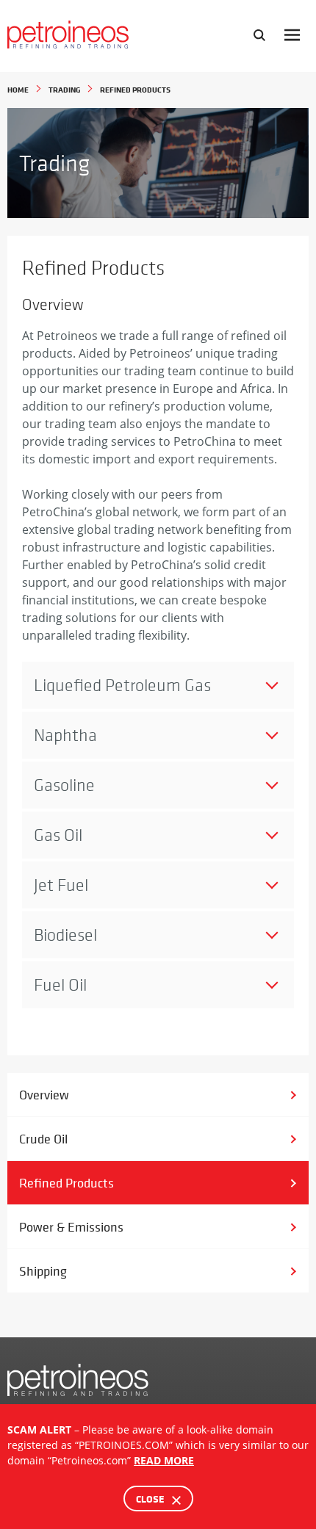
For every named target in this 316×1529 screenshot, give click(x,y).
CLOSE (151, 1498)
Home (18, 89)
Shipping (43, 1270)
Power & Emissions (71, 1226)
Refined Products (66, 1182)
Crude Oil (43, 1138)
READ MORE (164, 1460)
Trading (64, 89)
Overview (44, 1094)
